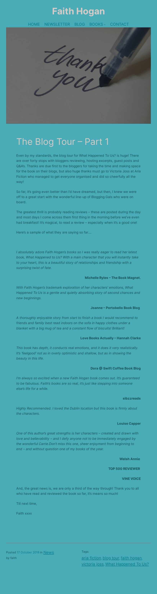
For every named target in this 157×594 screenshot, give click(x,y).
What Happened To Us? (127, 564)
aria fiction (91, 557)
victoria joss (93, 564)
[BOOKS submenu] (104, 24)
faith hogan (131, 557)
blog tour (111, 557)
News (48, 552)
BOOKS (96, 24)
